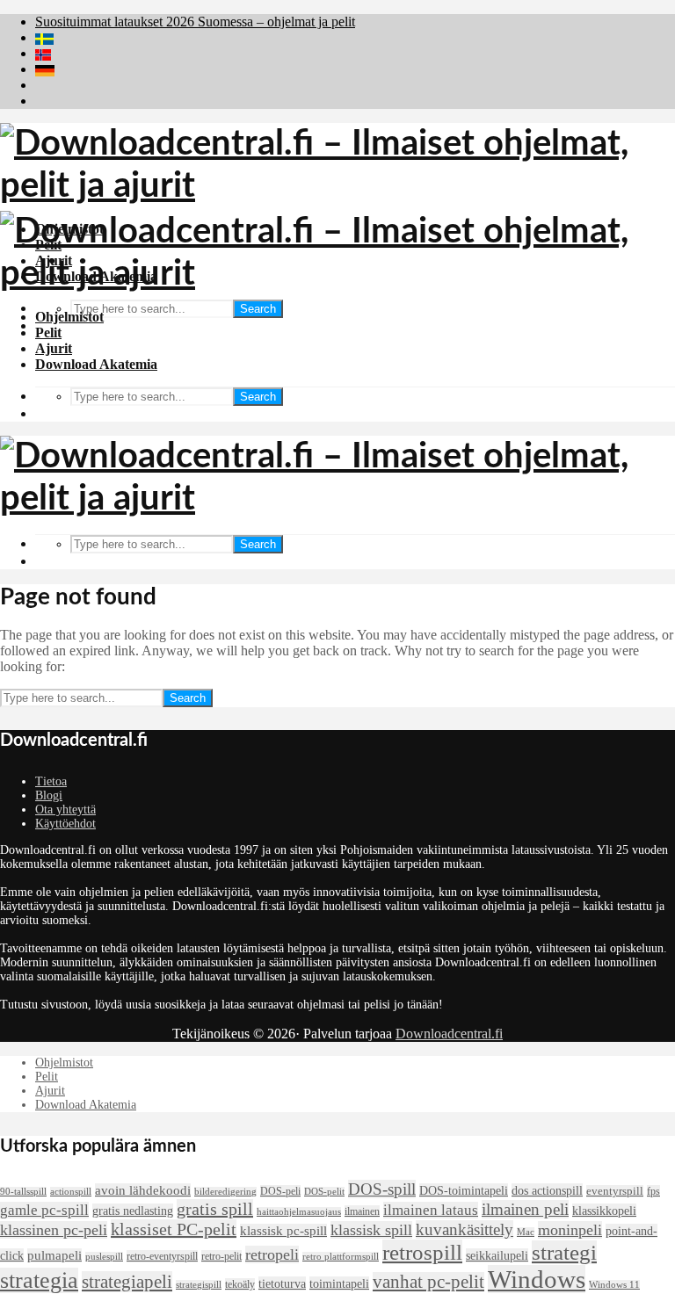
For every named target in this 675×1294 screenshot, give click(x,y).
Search (258, 308)
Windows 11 (614, 1285)
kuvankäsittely (464, 1229)
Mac (525, 1232)
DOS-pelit (324, 1191)
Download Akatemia (96, 364)
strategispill (198, 1285)
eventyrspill (614, 1191)
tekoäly (240, 1284)
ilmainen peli (525, 1209)
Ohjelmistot (69, 316)
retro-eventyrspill (162, 1256)
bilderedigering (225, 1191)
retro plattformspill (340, 1256)
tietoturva (282, 1283)
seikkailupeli (497, 1255)
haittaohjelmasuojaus (299, 1212)
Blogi (48, 795)
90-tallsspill (23, 1191)
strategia (39, 1280)
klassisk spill (371, 1230)
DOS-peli (280, 1191)
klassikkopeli (604, 1211)
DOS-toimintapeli (463, 1190)
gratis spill (215, 1208)
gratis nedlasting (132, 1211)
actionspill (70, 1191)
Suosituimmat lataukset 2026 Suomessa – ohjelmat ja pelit (195, 21)
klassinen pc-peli (53, 1230)
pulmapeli (54, 1255)
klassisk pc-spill (283, 1231)
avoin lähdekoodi (143, 1190)
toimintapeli (339, 1283)
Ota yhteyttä (65, 809)
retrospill (422, 1252)
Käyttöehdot (65, 823)
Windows (536, 1279)
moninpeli (570, 1230)
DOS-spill (382, 1189)
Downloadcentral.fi (449, 1033)
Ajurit (53, 348)
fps (653, 1191)
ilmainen (362, 1211)
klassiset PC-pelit (173, 1229)
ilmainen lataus (430, 1210)
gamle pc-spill (44, 1210)
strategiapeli (127, 1281)
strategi (564, 1252)
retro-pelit (221, 1256)
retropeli (272, 1254)
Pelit (48, 332)
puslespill (104, 1256)
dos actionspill (547, 1190)
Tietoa (51, 781)
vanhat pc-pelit (428, 1281)
